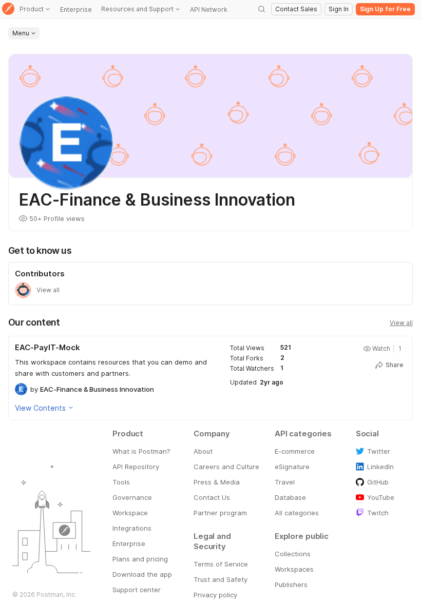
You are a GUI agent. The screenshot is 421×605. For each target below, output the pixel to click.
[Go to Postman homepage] (8, 9)
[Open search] (262, 9)
